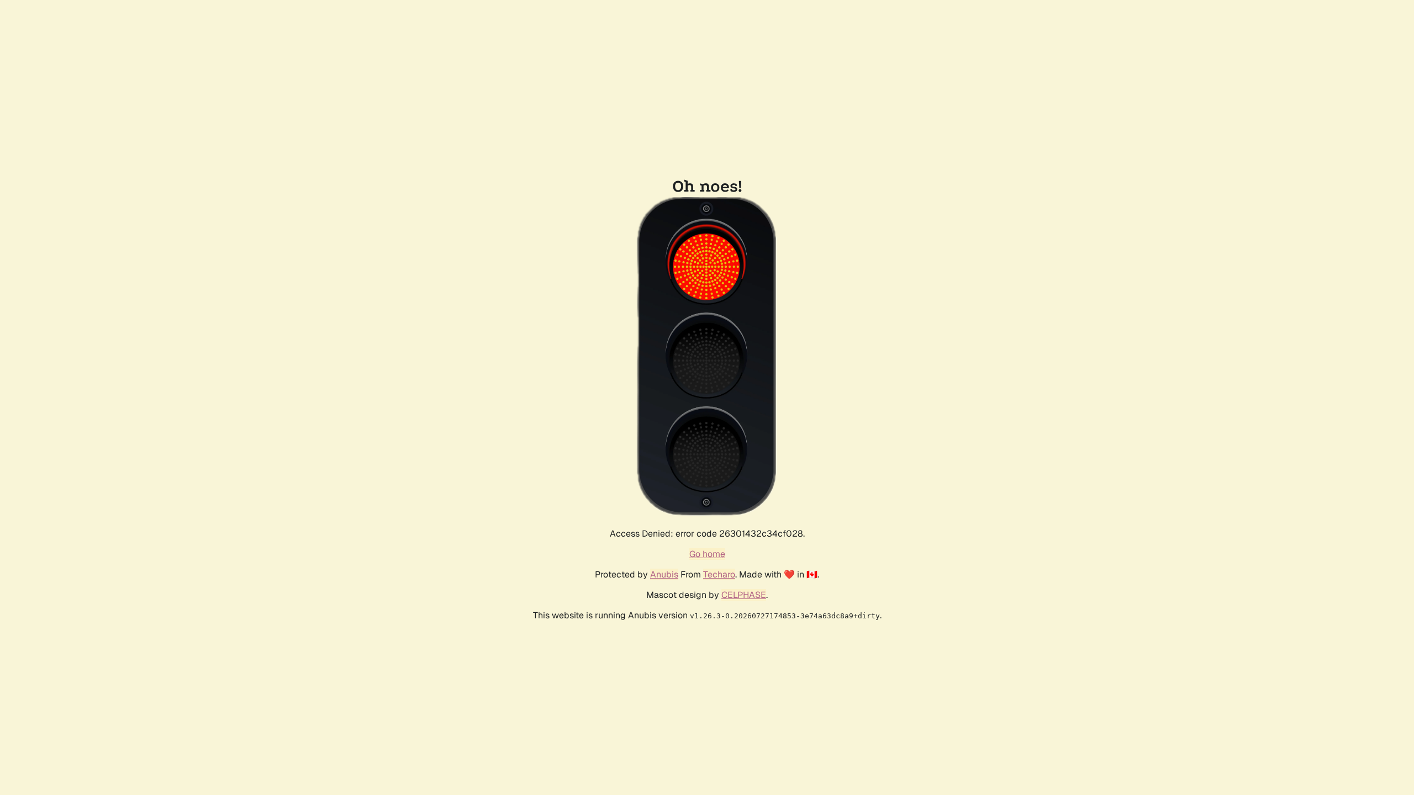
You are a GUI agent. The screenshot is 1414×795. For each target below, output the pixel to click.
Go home (707, 554)
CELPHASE (743, 595)
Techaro (719, 574)
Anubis (664, 574)
